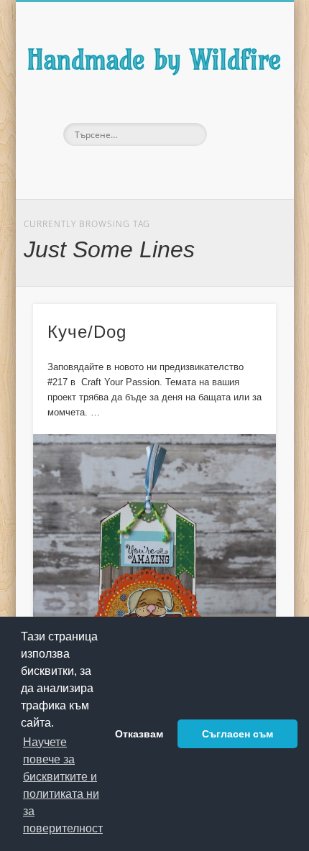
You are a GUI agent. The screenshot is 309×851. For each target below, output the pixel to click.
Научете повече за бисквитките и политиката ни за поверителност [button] (63, 785)
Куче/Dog (86, 331)
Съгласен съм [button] (237, 734)
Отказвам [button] (139, 734)
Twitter (152, 170)
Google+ (182, 170)
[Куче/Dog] (154, 582)
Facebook (122, 170)
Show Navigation (240, 128)
